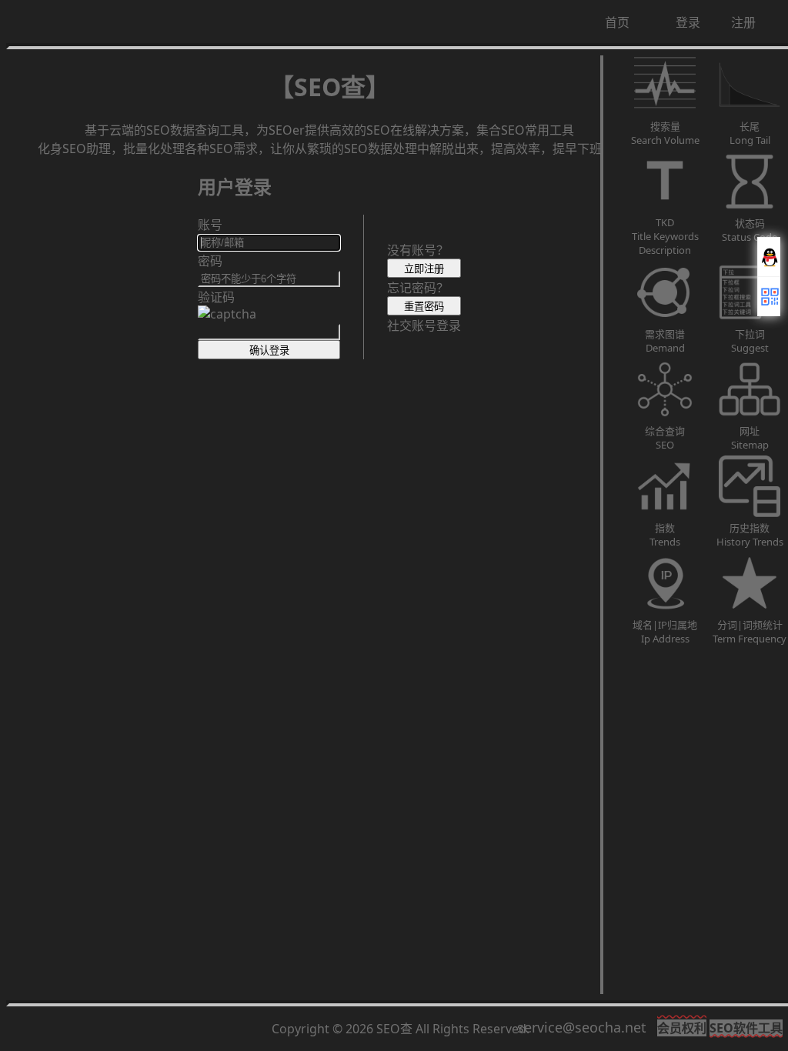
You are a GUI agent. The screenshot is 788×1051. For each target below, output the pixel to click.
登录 (688, 22)
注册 (743, 22)
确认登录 (269, 350)
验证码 (216, 297)
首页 (617, 22)
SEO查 (394, 1028)
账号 (210, 224)
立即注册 (424, 269)
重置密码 (424, 306)
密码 (210, 260)
